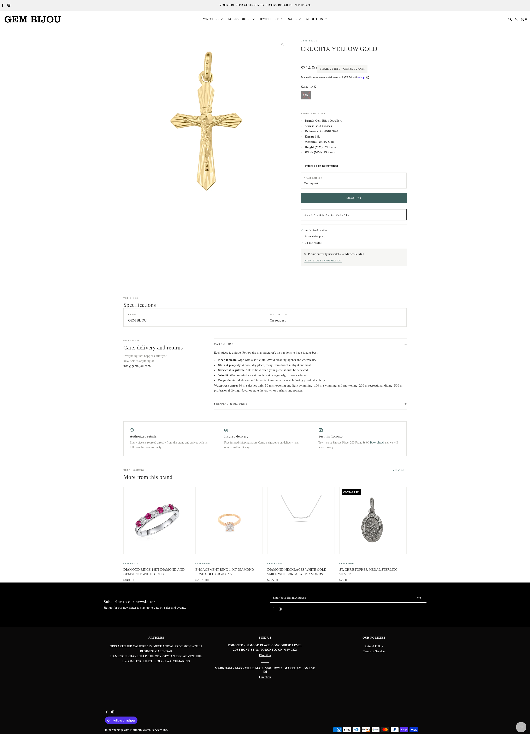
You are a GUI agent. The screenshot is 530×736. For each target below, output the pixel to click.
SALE (292, 19)
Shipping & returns (230, 403)
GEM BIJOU (309, 40)
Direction (265, 655)
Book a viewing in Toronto (327, 215)
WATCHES (211, 19)
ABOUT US (314, 19)
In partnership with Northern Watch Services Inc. (136, 729)
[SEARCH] (510, 19)
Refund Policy (374, 646)
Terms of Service (374, 651)
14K (305, 95)
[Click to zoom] (282, 45)
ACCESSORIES (239, 19)
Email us (353, 197)
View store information (323, 260)
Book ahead (377, 442)
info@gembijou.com (136, 365)
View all (400, 470)
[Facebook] (2, 5)
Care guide (223, 344)
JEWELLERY (269, 19)
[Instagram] (8, 5)
